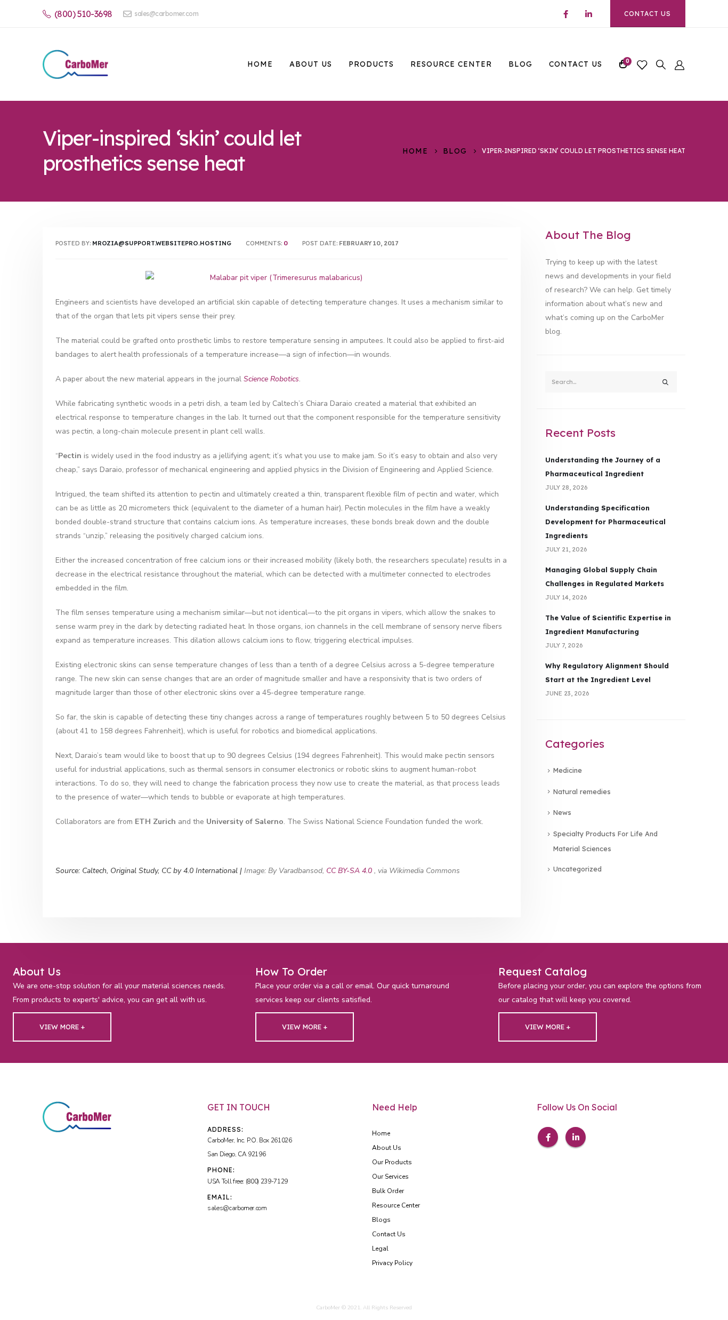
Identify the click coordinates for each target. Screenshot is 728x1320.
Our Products (392, 1162)
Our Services (390, 1176)
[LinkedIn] (588, 13)
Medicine (567, 770)
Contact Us (647, 14)
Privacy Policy (392, 1263)
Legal (380, 1248)
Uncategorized (577, 869)
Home (260, 64)
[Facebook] (566, 13)
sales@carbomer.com (166, 14)
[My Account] (679, 64)
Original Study (134, 871)
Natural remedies (582, 791)
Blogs (381, 1219)
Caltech (94, 871)
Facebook (548, 1137)
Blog (520, 64)
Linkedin (575, 1137)
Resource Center (451, 64)
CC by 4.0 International (199, 871)
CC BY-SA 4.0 (349, 871)
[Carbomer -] (75, 64)
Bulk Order (388, 1191)
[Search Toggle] (661, 64)
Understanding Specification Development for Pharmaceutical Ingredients (605, 521)
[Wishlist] (642, 64)
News (562, 812)
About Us (310, 64)
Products (371, 64)
